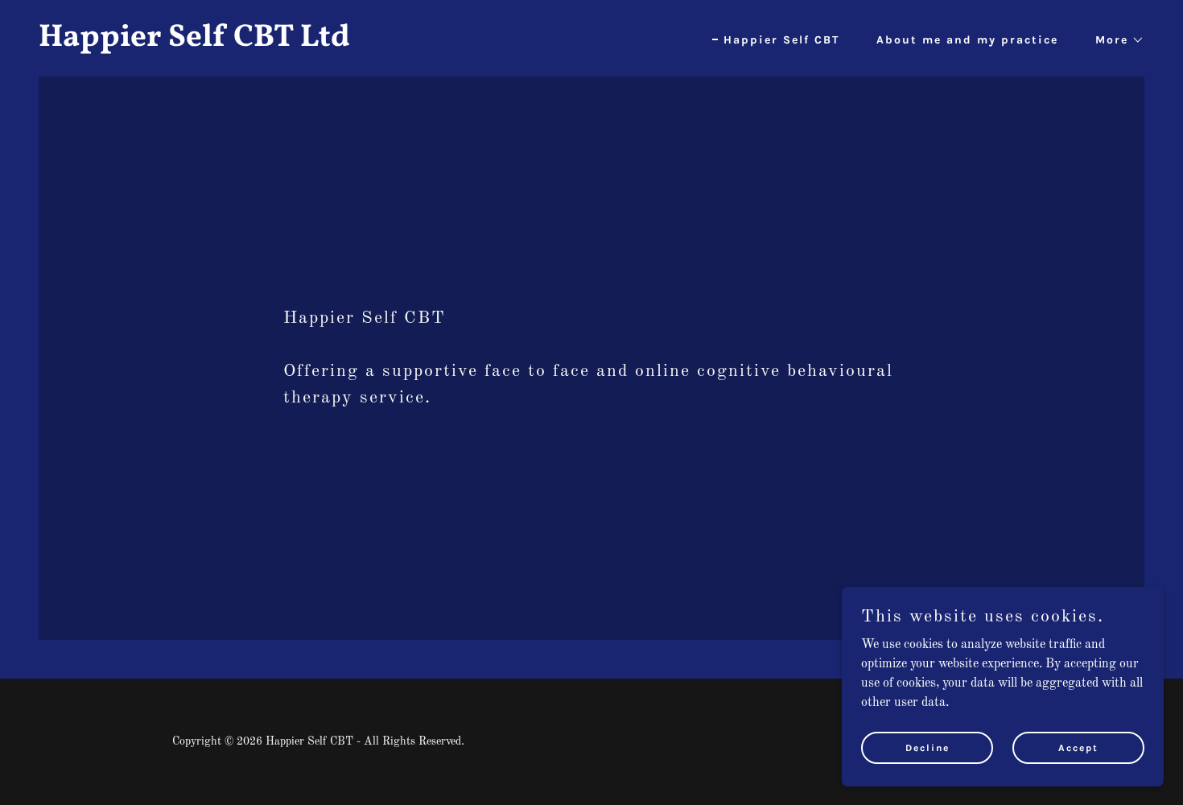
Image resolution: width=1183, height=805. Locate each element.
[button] (1114, 40)
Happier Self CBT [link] (781, 40)
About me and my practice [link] (967, 40)
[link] (309, 42)
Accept (1078, 747)
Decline (927, 747)
